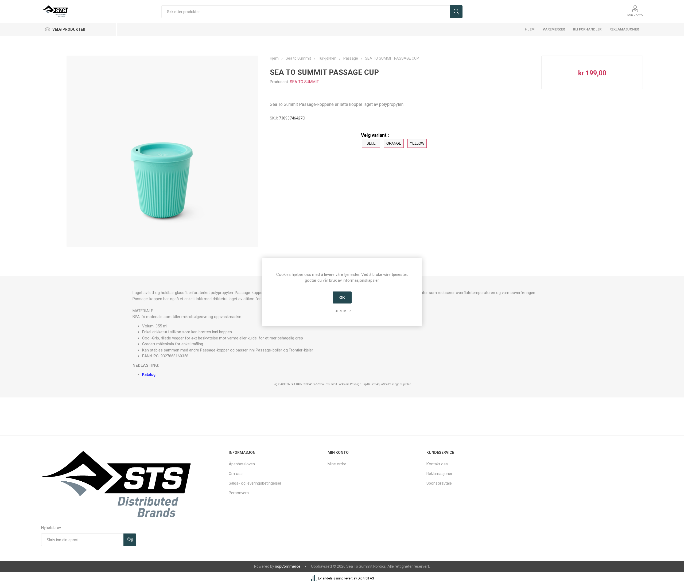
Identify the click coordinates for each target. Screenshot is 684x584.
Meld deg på (129, 539)
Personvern (239, 492)
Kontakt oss (437, 464)
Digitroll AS (366, 578)
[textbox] (305, 11)
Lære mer (342, 311)
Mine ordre (337, 464)
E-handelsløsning (331, 578)
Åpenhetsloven (242, 464)
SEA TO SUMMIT (304, 81)
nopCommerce (287, 566)
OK (342, 297)
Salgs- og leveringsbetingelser (255, 483)
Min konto (635, 15)
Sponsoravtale (439, 483)
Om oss (236, 473)
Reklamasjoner (439, 473)
